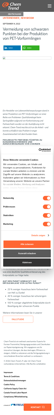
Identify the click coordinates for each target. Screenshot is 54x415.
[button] (12, 47)
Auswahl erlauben (27, 253)
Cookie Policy (9, 384)
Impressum (8, 372)
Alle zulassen (27, 244)
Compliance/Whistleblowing (15, 396)
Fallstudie (18, 319)
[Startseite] (11, 6)
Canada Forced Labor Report (15, 392)
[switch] (47, 207)
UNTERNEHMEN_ (11, 18)
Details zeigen (38, 235)
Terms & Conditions (12, 376)
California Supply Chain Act (15, 388)
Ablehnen (27, 262)
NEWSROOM (27, 18)
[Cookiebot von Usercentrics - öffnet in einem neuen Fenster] (39, 150)
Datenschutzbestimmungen (15, 380)
